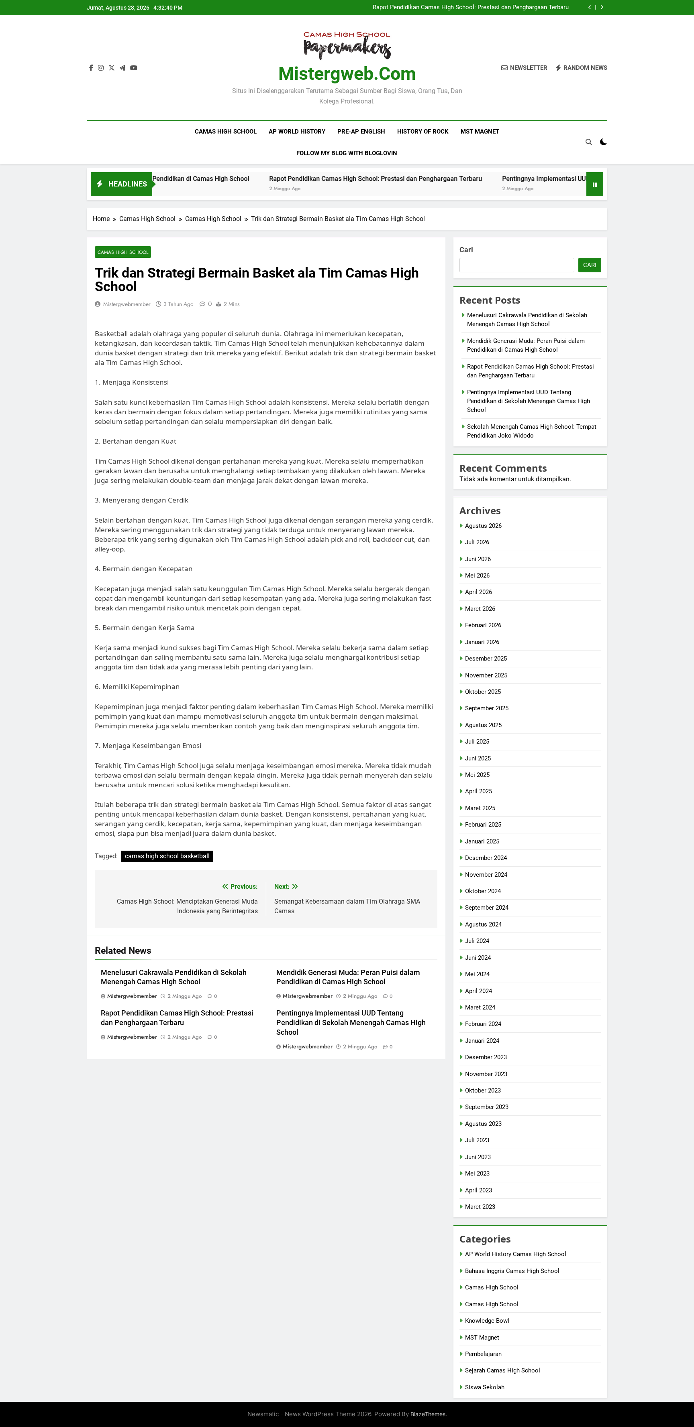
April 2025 (478, 791)
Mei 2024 (477, 974)
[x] (111, 68)
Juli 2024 (477, 941)
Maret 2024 (480, 1007)
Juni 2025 (478, 758)
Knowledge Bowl (487, 1320)
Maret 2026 (480, 608)
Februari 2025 (483, 824)
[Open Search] (589, 142)
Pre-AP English (361, 131)
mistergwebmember (127, 304)
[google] (122, 68)
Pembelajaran (483, 1354)
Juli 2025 (477, 741)
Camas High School (226, 131)
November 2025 (486, 675)
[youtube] (134, 68)
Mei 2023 (477, 1173)
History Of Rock (423, 131)
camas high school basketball (167, 856)
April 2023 (478, 1190)
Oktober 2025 (483, 691)
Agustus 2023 (483, 1123)
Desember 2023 (486, 1057)
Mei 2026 (477, 575)
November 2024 (486, 874)
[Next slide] (601, 7)
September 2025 (486, 708)
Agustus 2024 (483, 924)
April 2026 (478, 592)
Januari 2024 (482, 1040)
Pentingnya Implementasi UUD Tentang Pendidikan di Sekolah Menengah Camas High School (351, 1022)
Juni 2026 (478, 559)
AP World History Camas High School (515, 1254)
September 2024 (486, 907)
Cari (466, 249)
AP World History (297, 131)
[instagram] (101, 68)
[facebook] (91, 68)
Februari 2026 (483, 625)
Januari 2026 (482, 642)
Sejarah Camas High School (502, 1370)
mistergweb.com (347, 73)
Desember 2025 (486, 658)
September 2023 (486, 1107)
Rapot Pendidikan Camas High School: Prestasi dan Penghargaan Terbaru (471, 7)
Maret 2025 (480, 808)
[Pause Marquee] (594, 184)
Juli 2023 (477, 1140)
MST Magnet (480, 131)
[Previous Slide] (589, 7)
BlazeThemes (427, 1414)
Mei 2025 (477, 774)
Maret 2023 (480, 1206)
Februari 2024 (483, 1024)
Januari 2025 (482, 841)
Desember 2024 (486, 857)
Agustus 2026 (483, 525)
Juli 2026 (477, 542)
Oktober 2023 (483, 1090)
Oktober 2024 (483, 891)
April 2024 (478, 991)
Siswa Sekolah (484, 1387)
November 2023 (486, 1074)
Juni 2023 (478, 1157)
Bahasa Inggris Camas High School (512, 1271)
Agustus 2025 (483, 725)
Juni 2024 (478, 957)
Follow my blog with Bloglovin (346, 153)
